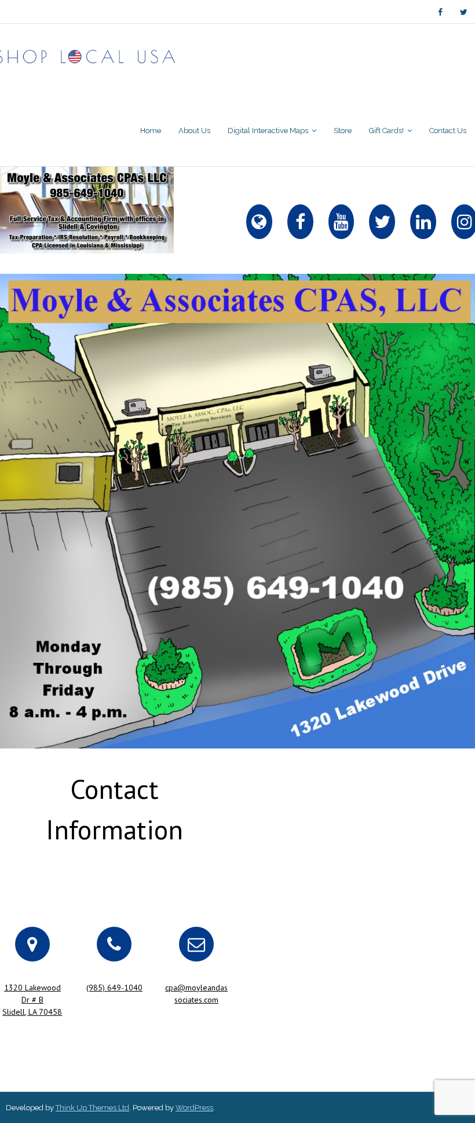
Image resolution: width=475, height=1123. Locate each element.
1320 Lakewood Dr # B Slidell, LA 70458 (32, 999)
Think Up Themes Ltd (92, 1107)
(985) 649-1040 (114, 987)
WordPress (194, 1107)
